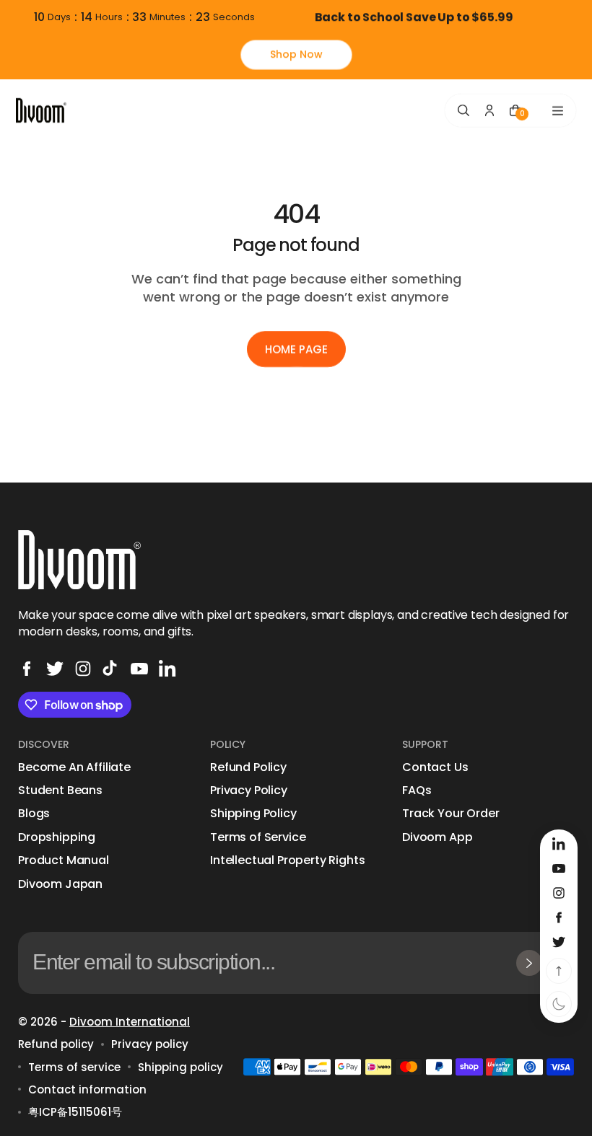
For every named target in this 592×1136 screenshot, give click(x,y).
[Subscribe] (529, 963)
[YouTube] (139, 668)
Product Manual (63, 860)
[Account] (489, 110)
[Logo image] (41, 110)
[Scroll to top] (559, 971)
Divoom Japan (60, 884)
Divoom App (437, 837)
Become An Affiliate (74, 767)
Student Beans (60, 790)
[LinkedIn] (167, 668)
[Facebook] (26, 668)
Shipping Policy (253, 814)
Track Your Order (450, 814)
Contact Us (435, 767)
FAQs (416, 790)
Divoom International (129, 1021)
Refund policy (56, 1044)
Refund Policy (248, 767)
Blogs (34, 814)
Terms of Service (257, 837)
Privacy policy (149, 1044)
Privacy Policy (248, 790)
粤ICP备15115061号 (75, 1111)
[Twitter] (55, 668)
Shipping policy (180, 1067)
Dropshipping (56, 837)
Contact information (87, 1089)
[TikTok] (111, 668)
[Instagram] (83, 668)
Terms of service (74, 1067)
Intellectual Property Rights (287, 860)
